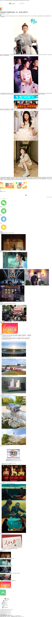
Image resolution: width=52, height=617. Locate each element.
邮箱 (17, 0)
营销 (15, 0)
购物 (27, 0)
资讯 (1, 0)
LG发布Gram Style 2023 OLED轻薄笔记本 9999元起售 (9, 463)
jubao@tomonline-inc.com (20, 616)
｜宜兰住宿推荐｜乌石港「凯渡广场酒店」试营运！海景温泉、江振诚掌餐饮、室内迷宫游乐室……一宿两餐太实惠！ (16, 335)
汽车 (26, 0)
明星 (8, 0)
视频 (19, 0)
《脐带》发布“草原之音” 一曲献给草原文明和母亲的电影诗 (7, 483)
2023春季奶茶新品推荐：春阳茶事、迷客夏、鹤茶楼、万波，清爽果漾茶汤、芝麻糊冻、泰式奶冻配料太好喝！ (16, 338)
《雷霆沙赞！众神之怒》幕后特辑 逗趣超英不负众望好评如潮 (8, 303)
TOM (2, 549)
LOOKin (4, 0)
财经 (21, 0)
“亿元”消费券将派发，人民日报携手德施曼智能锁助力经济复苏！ (10, 548)
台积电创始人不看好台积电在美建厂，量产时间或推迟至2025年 (10, 375)
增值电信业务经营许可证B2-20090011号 (5, 613)
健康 (22, 0)
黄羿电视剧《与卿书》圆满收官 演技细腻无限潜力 (6, 250)
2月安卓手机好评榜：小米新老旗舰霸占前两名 (6, 321)
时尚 (9, 0)
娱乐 (5, 0)
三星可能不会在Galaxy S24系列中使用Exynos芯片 (8, 393)
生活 (13, 0)
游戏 (10, 0)
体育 (6, 0)
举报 (0, 190)
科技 (28, 0)
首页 (0, 0)
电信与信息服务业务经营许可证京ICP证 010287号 (6, 609)
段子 (23, 0)
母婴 (14, 0)
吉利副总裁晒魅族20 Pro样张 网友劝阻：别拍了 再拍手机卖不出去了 (8, 395)
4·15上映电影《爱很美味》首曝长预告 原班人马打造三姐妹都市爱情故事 (11, 481)
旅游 (11, 0)
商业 (18, 0)
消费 (24, 0)
